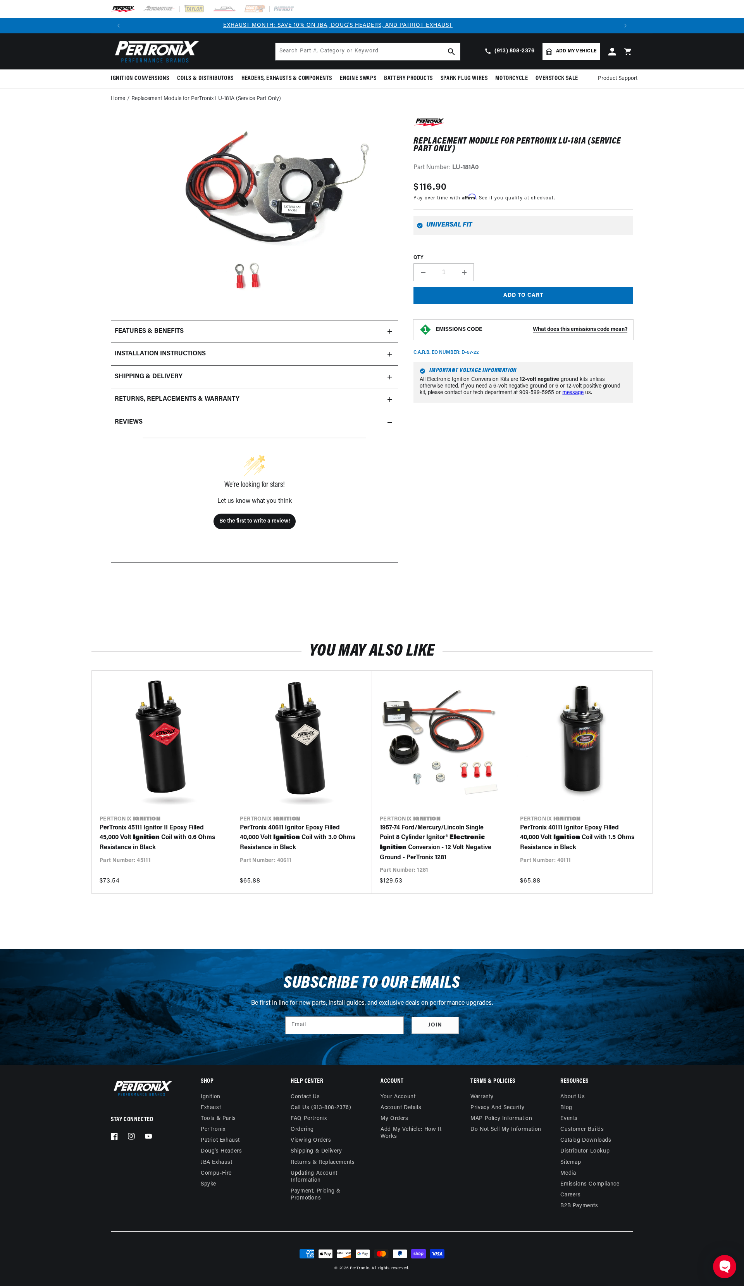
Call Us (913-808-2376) (321, 1108)
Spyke (208, 1184)
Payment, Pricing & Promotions (316, 1194)
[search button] (451, 51)
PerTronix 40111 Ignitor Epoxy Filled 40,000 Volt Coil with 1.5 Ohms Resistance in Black (577, 838)
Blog (566, 1108)
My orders (394, 1119)
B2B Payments (579, 1206)
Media (568, 1173)
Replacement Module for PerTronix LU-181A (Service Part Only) (206, 99)
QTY (418, 257)
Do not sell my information (505, 1129)
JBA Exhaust (216, 1162)
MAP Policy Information (501, 1119)
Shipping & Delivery (316, 1151)
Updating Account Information (314, 1176)
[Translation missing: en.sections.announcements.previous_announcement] (118, 25)
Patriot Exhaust (220, 1140)
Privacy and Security (497, 1108)
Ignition (210, 1097)
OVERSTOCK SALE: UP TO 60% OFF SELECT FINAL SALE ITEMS (372, 25)
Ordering (302, 1129)
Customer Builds (582, 1129)
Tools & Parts (218, 1119)
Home (118, 99)
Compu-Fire (216, 1173)
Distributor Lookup (585, 1151)
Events (569, 1119)
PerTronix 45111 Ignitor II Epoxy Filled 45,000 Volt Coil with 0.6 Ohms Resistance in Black (157, 838)
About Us (572, 1097)
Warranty (482, 1097)
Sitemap (570, 1162)
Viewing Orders (311, 1140)
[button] (142, 78)
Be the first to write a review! (254, 521)
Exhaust (211, 1108)
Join (435, 1025)
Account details (401, 1108)
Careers (570, 1195)
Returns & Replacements (323, 1162)
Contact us (305, 1097)
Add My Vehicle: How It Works (411, 1133)
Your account (398, 1097)
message (573, 393)
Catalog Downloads (585, 1140)
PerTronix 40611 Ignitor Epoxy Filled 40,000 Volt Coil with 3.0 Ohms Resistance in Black (297, 838)
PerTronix (213, 1129)
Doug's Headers (221, 1151)
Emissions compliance (589, 1184)
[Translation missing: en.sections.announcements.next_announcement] (625, 25)
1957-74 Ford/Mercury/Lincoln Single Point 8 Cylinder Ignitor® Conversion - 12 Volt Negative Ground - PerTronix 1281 (435, 843)
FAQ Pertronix (309, 1119)
